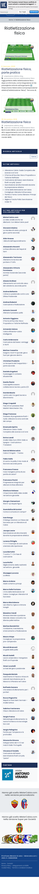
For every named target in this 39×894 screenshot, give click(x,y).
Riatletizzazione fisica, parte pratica (16, 71)
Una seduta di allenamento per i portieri (15, 691)
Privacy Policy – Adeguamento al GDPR (15, 866)
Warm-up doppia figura (12, 504)
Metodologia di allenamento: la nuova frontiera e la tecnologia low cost (15, 721)
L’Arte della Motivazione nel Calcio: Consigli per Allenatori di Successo (18, 191)
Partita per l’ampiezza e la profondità (13, 733)
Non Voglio (22, 12)
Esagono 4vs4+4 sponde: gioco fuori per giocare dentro (15, 354)
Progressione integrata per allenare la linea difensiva (13, 483)
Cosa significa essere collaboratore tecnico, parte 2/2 (16, 385)
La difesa (6, 575)
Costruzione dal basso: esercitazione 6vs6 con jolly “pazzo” (19, 181)
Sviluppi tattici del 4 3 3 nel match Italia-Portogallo (13, 744)
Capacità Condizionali (11, 128)
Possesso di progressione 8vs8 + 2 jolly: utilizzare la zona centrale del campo (15, 418)
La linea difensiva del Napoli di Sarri (14, 250)
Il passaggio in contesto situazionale (12, 375)
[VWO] (8, 12)
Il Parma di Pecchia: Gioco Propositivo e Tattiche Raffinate (15, 322)
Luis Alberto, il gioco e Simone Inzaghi (14, 606)
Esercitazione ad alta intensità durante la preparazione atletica (20, 186)
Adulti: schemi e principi (12, 583)
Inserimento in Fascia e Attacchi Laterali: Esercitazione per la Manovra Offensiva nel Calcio (15, 679)
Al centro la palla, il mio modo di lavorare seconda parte (15, 462)
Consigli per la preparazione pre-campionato (14, 640)
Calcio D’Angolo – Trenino (13, 453)
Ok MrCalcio (34, 12)
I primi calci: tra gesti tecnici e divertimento (14, 396)
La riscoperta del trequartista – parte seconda (15, 364)
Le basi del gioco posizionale (14, 668)
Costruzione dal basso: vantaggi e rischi (15, 343)
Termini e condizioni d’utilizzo (22, 868)
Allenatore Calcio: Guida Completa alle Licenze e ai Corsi (15, 430)
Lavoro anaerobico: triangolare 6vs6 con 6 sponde (15, 659)
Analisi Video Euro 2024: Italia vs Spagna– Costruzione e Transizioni (15, 442)
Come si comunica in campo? (14, 512)
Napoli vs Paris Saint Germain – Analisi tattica (15, 701)
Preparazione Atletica (11, 76)
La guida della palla (10, 650)
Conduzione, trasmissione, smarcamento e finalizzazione (15, 629)
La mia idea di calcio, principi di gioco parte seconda (15, 231)
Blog (21, 76)
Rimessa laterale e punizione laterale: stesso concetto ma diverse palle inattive (14, 617)
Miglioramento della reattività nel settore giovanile (14, 566)
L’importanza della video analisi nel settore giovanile (15, 494)
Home (4, 863)
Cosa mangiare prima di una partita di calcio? (14, 473)
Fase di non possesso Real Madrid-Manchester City (13, 407)
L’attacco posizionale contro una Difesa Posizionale (16, 295)
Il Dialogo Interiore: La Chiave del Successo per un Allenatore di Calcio (15, 522)
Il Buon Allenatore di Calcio (13, 711)
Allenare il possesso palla (13, 313)
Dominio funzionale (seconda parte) (14, 274)
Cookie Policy (6, 868)
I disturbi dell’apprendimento (14, 241)
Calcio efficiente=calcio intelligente (12, 332)
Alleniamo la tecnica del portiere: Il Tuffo (12, 261)
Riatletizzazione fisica (27, 78)
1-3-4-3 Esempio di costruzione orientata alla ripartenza (15, 545)
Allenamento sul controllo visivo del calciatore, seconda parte (15, 284)
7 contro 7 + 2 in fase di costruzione (12, 555)
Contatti (10, 863)
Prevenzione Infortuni (11, 78)
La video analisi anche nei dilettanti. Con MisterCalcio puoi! (15, 221)
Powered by (3, 12)
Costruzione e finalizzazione (14, 304)
